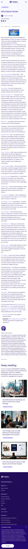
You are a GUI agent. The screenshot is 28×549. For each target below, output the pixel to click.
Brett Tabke (10, 306)
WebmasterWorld (6, 308)
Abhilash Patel (5, 135)
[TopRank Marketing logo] (5, 477)
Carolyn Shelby (5, 166)
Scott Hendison (5, 212)
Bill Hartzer (4, 121)
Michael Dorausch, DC (7, 95)
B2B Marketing (5, 7)
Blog (2, 26)
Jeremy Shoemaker (6, 74)
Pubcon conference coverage (14, 310)
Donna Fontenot (5, 176)
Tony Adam (4, 255)
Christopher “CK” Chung (7, 201)
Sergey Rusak (4, 186)
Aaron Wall (4, 88)
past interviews (18, 304)
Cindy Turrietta (5, 152)
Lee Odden (10, 15)
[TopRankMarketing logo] (14, 2)
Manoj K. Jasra (5, 245)
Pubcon (14, 45)
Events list (5, 314)
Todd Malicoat (5, 224)
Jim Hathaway (5, 195)
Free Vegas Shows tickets (16, 319)
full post (20, 197)
